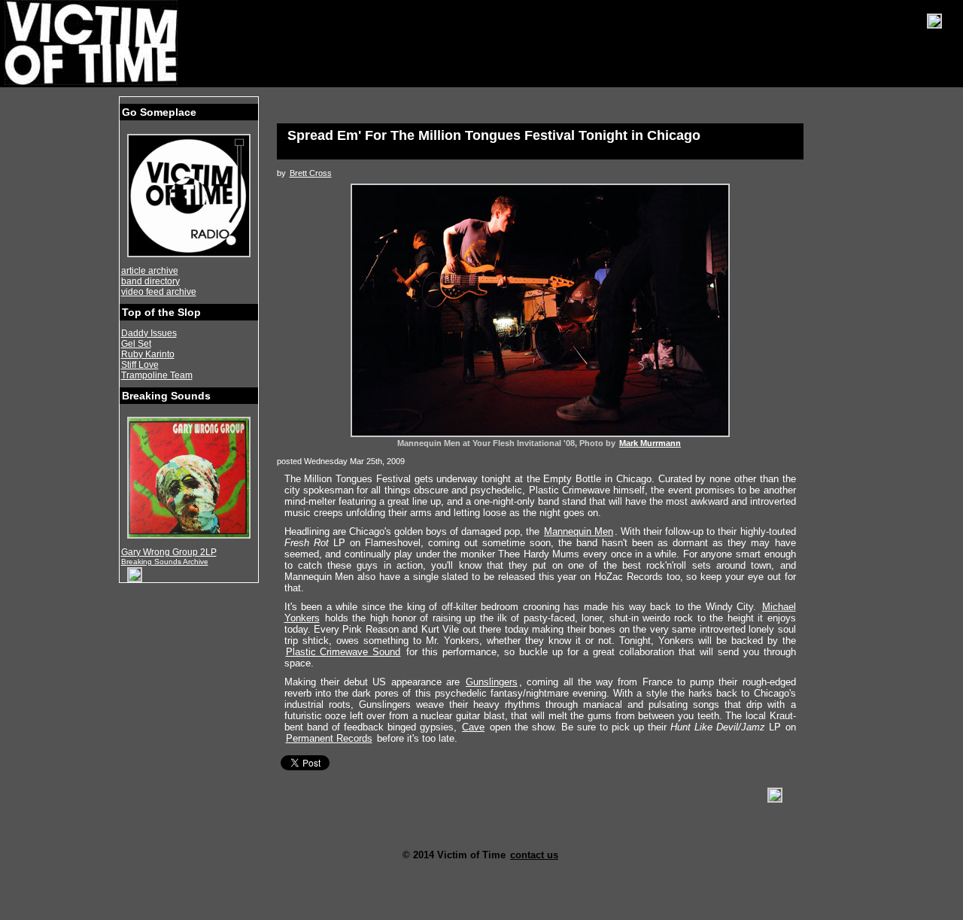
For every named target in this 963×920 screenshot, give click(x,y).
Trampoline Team (157, 375)
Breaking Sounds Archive (164, 561)
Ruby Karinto (148, 354)
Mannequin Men (578, 531)
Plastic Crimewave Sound (343, 651)
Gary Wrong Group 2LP (169, 552)
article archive (149, 271)
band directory (150, 281)
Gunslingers (492, 682)
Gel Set (136, 344)
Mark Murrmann (650, 443)
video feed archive (158, 292)
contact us (534, 855)
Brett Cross (311, 173)
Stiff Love (140, 365)
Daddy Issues (149, 333)
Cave (473, 727)
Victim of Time (93, 43)
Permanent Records (329, 738)
